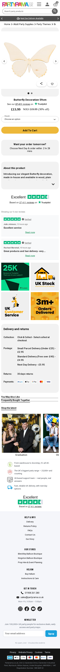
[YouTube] (33, 608)
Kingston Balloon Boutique (30, 558)
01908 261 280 (32, 593)
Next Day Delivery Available (31, 18)
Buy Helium (30, 574)
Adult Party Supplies (23, 24)
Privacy (13, 652)
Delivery (30, 521)
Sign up (51, 633)
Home (7, 24)
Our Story (30, 539)
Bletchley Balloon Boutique (30, 553)
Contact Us (30, 534)
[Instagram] (20, 608)
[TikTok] (39, 608)
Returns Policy (30, 526)
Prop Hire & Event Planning (30, 562)
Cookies (38, 652)
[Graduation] (21, 433)
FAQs (30, 530)
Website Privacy (25, 652)
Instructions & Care (30, 578)
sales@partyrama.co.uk (32, 597)
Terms (47, 652)
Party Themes (44, 24)
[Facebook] (26, 608)
